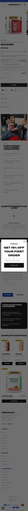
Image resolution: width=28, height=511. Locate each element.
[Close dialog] (25, 241)
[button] (3, 508)
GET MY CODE (14, 265)
